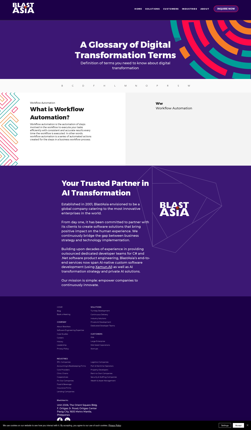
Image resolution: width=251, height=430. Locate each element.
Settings (225, 425)
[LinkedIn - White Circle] (67, 420)
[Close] (247, 425)
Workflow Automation (174, 108)
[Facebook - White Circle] (60, 420)
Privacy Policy (115, 425)
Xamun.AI (103, 267)
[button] (152, 9)
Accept (238, 425)
